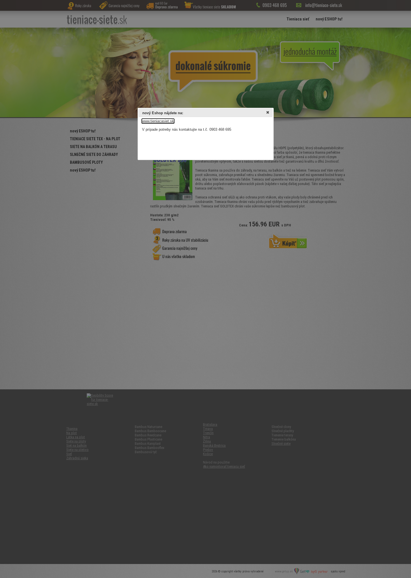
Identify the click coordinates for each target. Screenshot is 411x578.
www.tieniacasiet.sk (158, 121)
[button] (268, 113)
